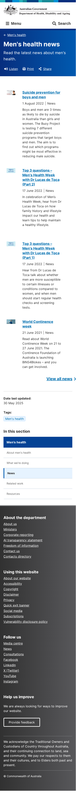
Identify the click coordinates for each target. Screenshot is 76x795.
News (11, 473)
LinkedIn (9, 665)
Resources (13, 493)
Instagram (10, 681)
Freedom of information (20, 546)
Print (30, 69)
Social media (12, 611)
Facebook (10, 660)
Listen (13, 69)
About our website (17, 578)
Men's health (16, 35)
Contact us (11, 551)
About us (10, 524)
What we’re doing (18, 463)
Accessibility (12, 584)
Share (47, 69)
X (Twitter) (11, 670)
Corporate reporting (18, 535)
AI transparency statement (22, 540)
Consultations (13, 654)
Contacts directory (17, 556)
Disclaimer (11, 594)
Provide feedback (22, 722)
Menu (15, 23)
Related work (15, 483)
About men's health (19, 452)
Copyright (10, 589)
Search (64, 23)
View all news (59, 378)
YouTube (9, 676)
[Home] (37, 9)
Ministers (10, 529)
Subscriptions (13, 616)
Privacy (8, 600)
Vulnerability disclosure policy (25, 622)
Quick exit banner (16, 605)
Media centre (13, 643)
